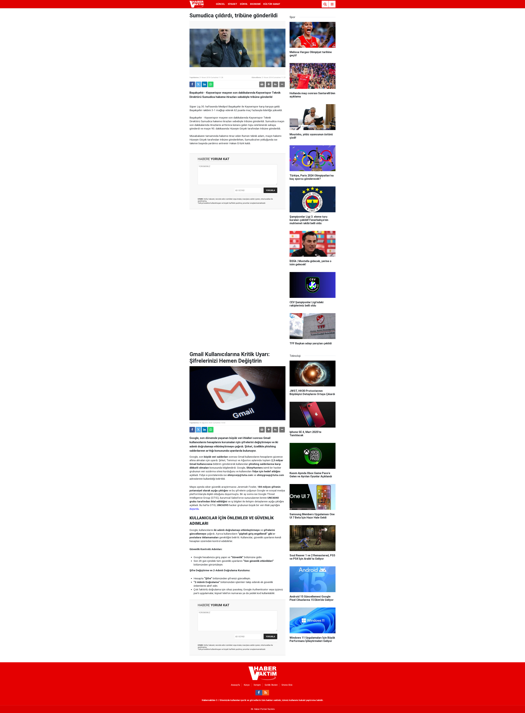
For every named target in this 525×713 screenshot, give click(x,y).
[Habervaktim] (196, 4)
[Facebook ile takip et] (258, 692)
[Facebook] (192, 84)
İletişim (257, 685)
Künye (247, 685)
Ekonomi (255, 4)
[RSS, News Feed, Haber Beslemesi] (265, 692)
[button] (268, 84)
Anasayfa (235, 685)
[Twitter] (198, 84)
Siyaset (232, 4)
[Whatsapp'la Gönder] (210, 84)
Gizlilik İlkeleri (271, 685)
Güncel (220, 4)
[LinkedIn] (204, 84)
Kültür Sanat (271, 4)
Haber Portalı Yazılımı (264, 709)
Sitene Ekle (287, 685)
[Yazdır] (262, 84)
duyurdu (194, 508)
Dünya (243, 4)
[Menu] (332, 4)
